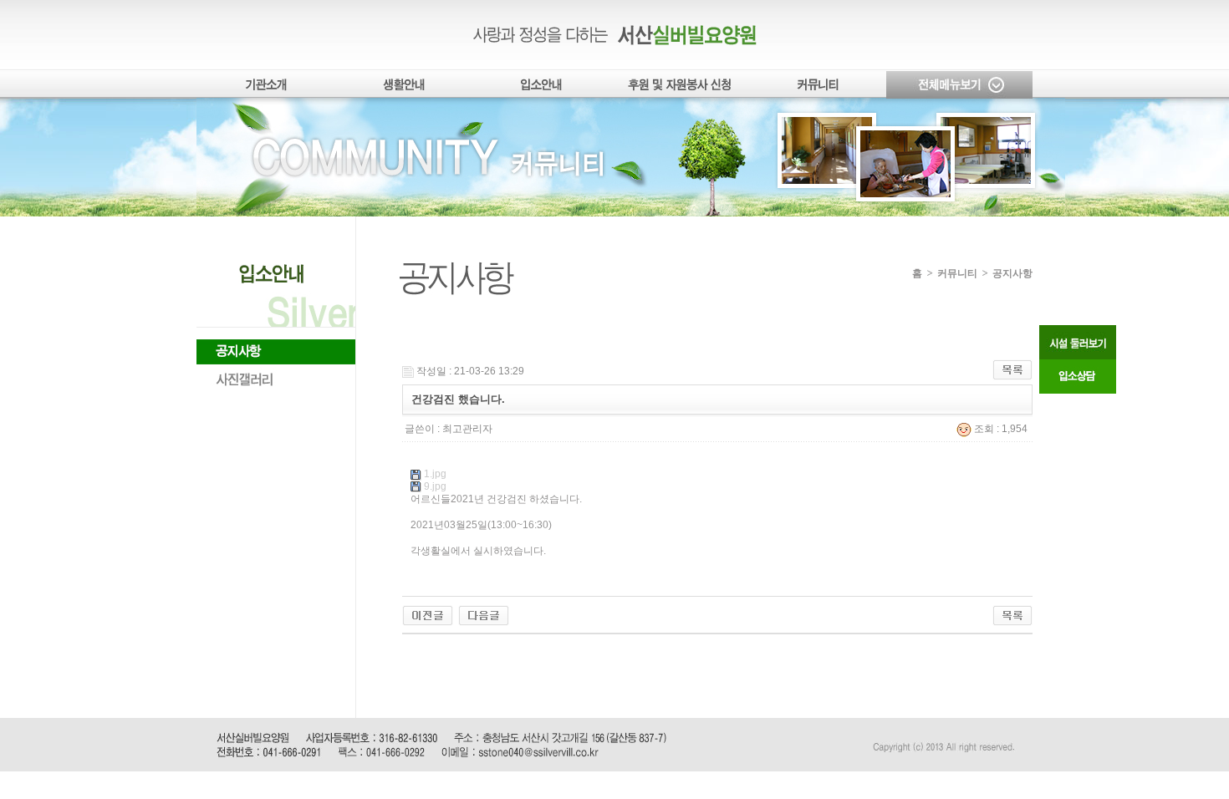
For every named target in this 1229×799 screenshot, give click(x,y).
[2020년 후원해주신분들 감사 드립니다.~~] (483, 615)
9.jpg (435, 486)
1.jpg (435, 474)
